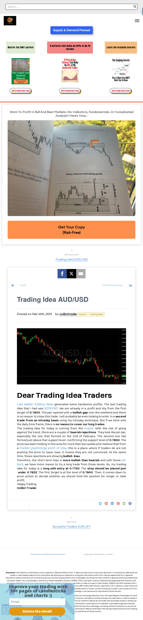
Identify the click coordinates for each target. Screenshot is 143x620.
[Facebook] (62, 273)
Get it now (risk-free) (21, 90)
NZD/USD (51, 408)
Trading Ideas (96, 314)
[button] (38, 590)
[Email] (80, 273)
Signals (82, 314)
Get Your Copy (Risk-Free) (71, 230)
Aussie (88, 428)
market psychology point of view (43, 448)
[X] (71, 273)
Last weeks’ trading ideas (35, 404)
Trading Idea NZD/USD (71, 259)
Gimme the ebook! (37, 611)
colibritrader (68, 314)
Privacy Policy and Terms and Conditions (48, 554)
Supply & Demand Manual (71, 30)
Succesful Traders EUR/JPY (72, 526)
